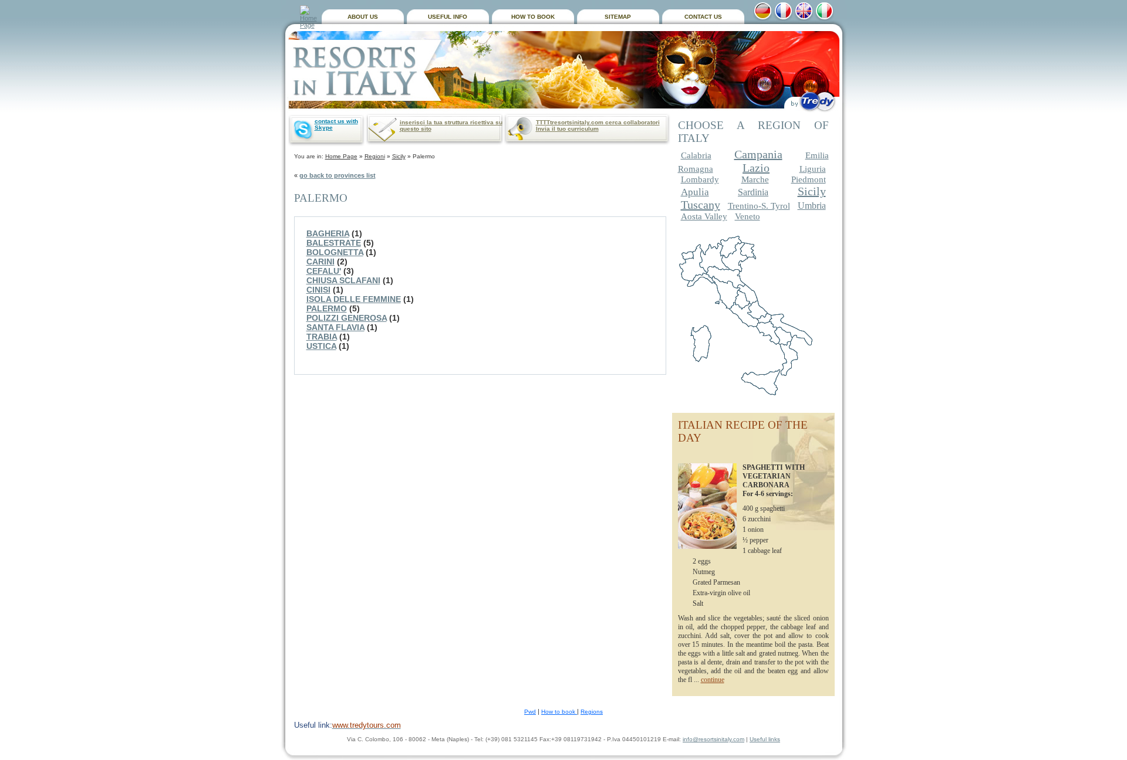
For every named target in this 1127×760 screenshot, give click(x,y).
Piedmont (808, 179)
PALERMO (326, 308)
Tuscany (700, 204)
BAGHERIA (327, 233)
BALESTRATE (333, 242)
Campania (758, 154)
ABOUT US (362, 16)
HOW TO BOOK (533, 16)
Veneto (747, 216)
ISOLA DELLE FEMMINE (353, 299)
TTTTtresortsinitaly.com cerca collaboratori (598, 122)
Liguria (812, 169)
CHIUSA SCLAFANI (343, 280)
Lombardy (700, 179)
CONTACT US (703, 16)
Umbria (812, 206)
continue (712, 680)
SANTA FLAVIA (335, 327)
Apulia (695, 192)
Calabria (696, 155)
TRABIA (321, 336)
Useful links (765, 739)
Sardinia (753, 192)
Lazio (756, 167)
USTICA (321, 346)
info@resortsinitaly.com (713, 739)
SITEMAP (618, 16)
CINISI (318, 289)
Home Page (341, 156)
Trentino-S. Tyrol (759, 206)
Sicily (399, 156)
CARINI (320, 261)
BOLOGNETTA (334, 252)
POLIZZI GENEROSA (346, 318)
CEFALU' (323, 271)
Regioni (375, 156)
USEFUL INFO (447, 16)
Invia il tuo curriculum (567, 128)
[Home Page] (309, 17)
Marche (755, 179)
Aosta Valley (704, 216)
